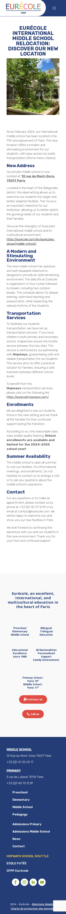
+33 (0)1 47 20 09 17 (20, 762)
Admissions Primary (26, 824)
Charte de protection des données (33, 908)
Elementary (21, 799)
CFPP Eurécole (17, 870)
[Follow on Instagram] (24, 882)
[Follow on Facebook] (15, 882)
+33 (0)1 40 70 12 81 (20, 783)
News (16, 839)
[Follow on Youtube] (42, 882)
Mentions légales (43, 904)
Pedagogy (19, 814)
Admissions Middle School (31, 831)
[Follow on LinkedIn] (33, 882)
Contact (18, 846)
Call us (34, 714)
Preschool (19, 792)
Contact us (35, 699)
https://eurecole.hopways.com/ (28, 397)
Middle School (22, 807)
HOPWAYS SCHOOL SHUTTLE (28, 856)
